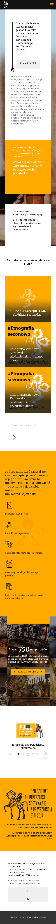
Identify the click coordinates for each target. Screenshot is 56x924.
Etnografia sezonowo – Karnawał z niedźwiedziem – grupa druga (26, 354)
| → (14, 184)
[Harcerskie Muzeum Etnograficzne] (5, 5)
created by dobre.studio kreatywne (28, 917)
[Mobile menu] (51, 4)
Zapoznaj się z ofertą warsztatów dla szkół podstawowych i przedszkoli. (27, 167)
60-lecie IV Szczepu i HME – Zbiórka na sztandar (28, 312)
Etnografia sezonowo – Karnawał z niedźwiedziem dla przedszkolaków (26, 400)
